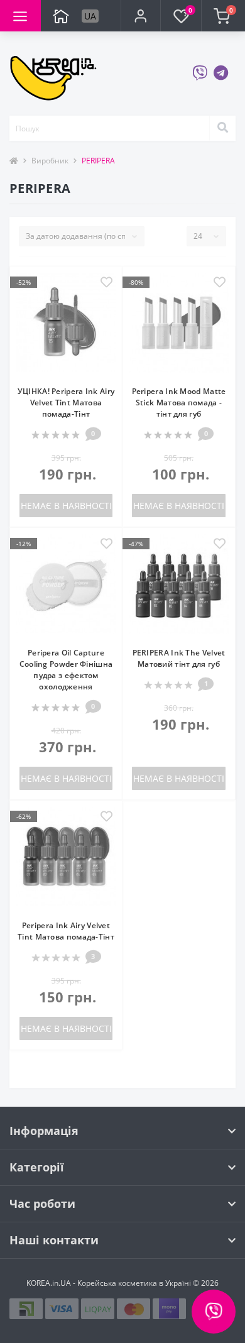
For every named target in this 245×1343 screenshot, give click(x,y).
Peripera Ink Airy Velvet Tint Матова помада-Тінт (66, 931)
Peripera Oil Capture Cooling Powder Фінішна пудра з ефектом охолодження (66, 669)
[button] (140, 15)
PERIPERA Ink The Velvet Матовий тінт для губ (179, 658)
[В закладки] (106, 283)
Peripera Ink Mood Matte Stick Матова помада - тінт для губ (179, 402)
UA (90, 16)
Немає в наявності (66, 506)
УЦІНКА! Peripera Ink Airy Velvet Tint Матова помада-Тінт (66, 402)
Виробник (49, 160)
